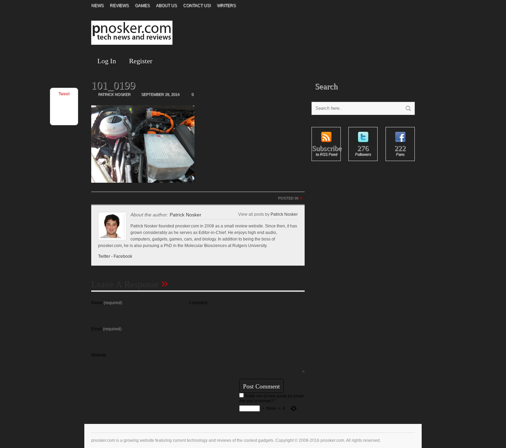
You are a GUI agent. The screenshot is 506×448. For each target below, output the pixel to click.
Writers (226, 5)
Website (98, 355)
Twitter (104, 256)
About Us (166, 5)
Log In (106, 61)
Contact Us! (197, 5)
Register (140, 61)
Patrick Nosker (185, 214)
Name (106, 302)
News (97, 5)
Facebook (123, 256)
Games (142, 5)
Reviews (119, 5)
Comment (198, 302)
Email (106, 329)
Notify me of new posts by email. (275, 396)
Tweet (64, 94)
